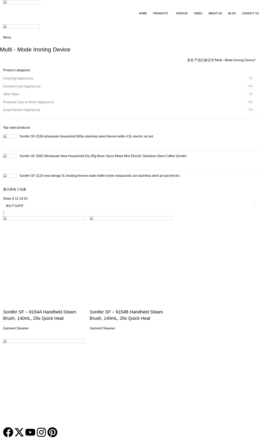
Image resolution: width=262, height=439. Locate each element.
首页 (190, 60)
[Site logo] (21, 5)
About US (9, 390)
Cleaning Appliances (18, 78)
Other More (11, 94)
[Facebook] (8, 432)
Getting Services (13, 411)
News (6, 383)
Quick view (106, 304)
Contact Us (10, 404)
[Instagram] (41, 432)
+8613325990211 (16, 376)
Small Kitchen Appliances (21, 110)
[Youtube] (30, 432)
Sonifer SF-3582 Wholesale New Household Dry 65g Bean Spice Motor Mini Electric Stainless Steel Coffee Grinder (103, 156)
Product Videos (13, 397)
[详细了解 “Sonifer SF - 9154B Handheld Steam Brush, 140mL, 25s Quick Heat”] (95, 304)
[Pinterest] (52, 432)
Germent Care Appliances (22, 86)
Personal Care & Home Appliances (28, 102)
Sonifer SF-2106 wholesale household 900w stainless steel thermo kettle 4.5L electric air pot (86, 136)
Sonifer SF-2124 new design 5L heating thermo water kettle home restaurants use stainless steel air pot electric (99, 175)
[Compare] (117, 304)
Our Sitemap (11, 418)
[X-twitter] (19, 432)
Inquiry (131, 20)
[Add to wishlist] (128, 304)
